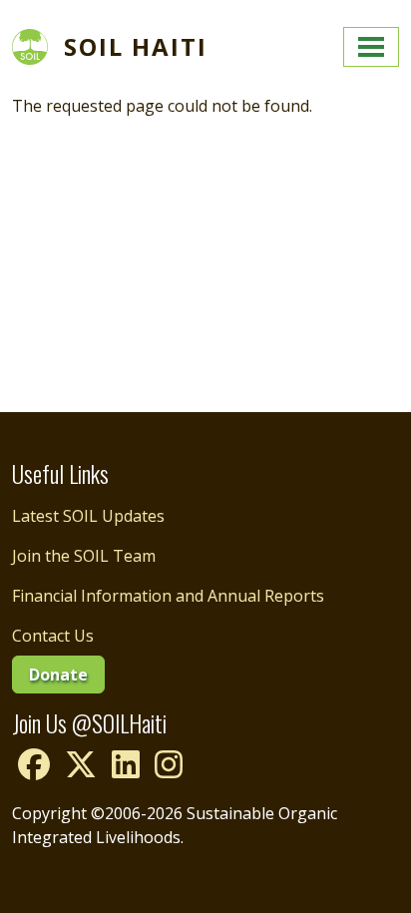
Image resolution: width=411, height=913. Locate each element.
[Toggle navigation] (371, 47)
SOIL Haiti (135, 46)
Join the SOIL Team (84, 556)
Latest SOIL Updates (88, 516)
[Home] (38, 47)
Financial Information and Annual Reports (168, 596)
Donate (58, 674)
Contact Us (53, 636)
